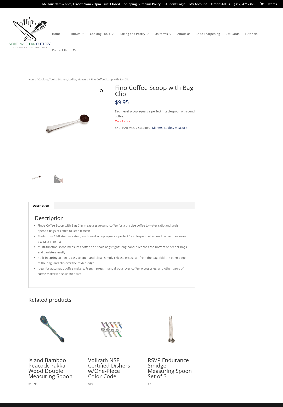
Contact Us (60, 50)
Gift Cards (232, 34)
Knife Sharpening (208, 34)
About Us (183, 34)
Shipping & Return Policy (142, 4)
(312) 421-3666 (245, 4)
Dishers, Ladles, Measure (73, 79)
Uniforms (161, 34)
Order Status (220, 4)
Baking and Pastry (132, 34)
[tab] (41, 205)
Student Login (174, 4)
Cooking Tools (100, 34)
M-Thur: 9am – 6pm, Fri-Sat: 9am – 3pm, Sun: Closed (81, 4)
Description (41, 206)
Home (56, 34)
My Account (198, 4)
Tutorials (251, 34)
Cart (76, 50)
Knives (75, 34)
